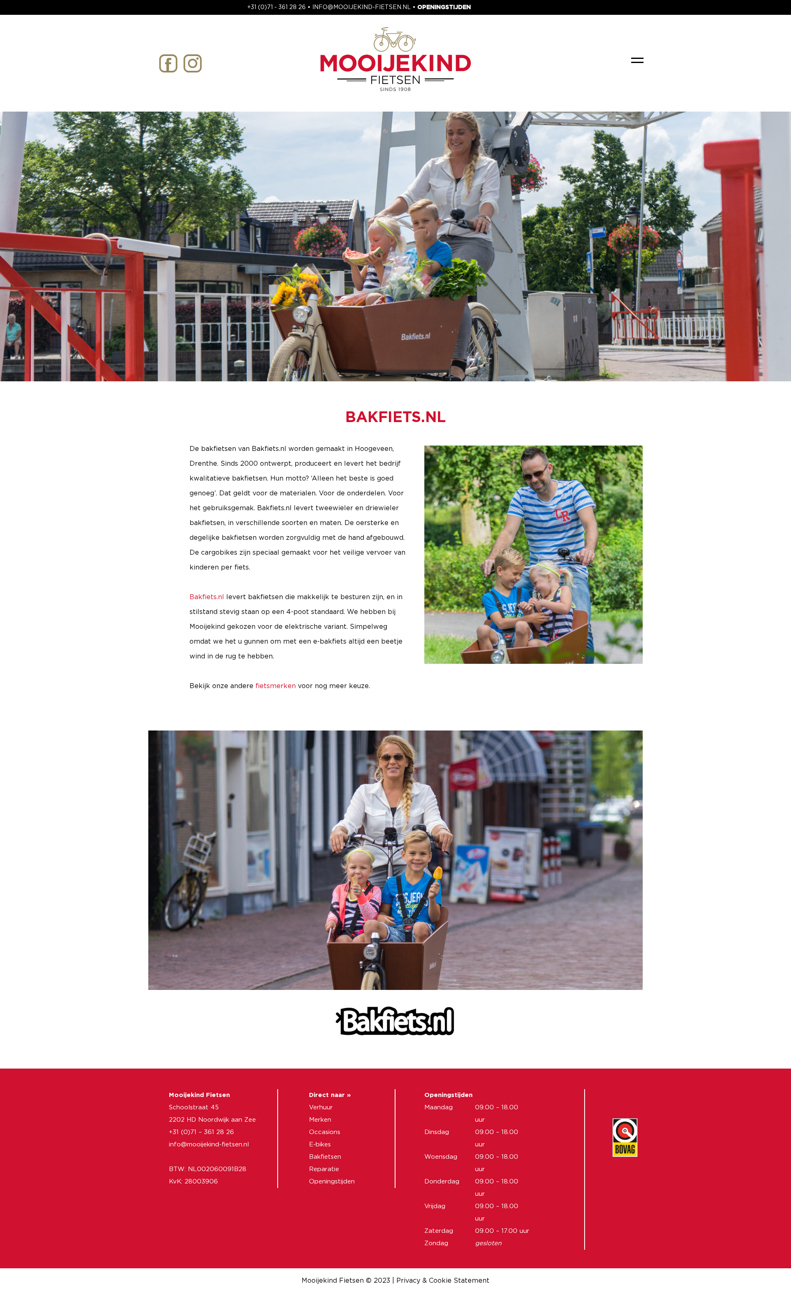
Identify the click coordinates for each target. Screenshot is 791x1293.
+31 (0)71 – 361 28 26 (201, 1132)
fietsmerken (275, 686)
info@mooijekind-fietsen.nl (209, 1144)
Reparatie (324, 1169)
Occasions (324, 1132)
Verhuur (321, 1107)
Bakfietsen (325, 1157)
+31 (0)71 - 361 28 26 (276, 7)
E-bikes (320, 1144)
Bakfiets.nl (207, 597)
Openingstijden (332, 1182)
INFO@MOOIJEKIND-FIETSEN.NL (361, 7)
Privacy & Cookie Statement (442, 1280)
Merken (320, 1120)
